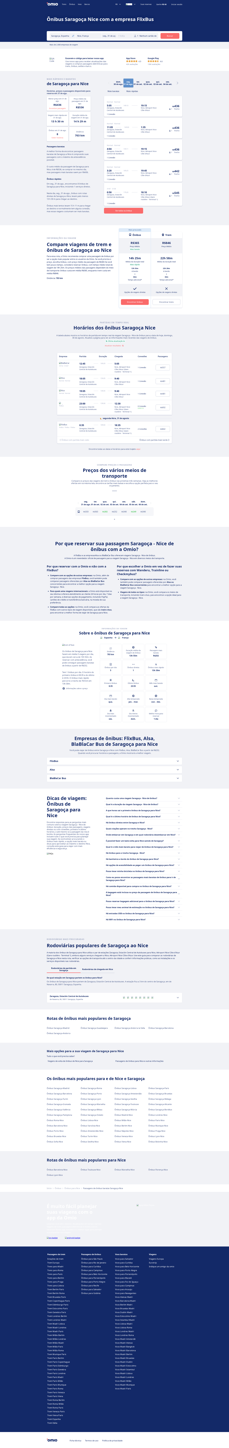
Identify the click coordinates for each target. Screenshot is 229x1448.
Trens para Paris (55, 1274)
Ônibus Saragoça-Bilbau (91, 1109)
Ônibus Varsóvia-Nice (90, 1125)
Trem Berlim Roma (56, 1293)
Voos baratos (121, 1254)
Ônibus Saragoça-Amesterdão (128, 1093)
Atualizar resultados (113, 345)
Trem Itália (52, 1423)
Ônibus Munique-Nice (158, 1125)
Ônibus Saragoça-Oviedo (92, 1115)
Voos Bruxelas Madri (124, 1308)
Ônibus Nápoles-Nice (123, 1131)
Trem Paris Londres (56, 1373)
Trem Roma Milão (55, 1404)
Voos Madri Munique (125, 1384)
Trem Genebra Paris (56, 1312)
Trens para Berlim (55, 1278)
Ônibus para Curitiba (91, 1266)
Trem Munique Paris (56, 1354)
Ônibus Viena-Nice (122, 1141)
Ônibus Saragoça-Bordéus (160, 1109)
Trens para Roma (55, 1270)
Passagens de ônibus (91, 1254)
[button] (109, 36)
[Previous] (78, 503)
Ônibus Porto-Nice (55, 1131)
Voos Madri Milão (123, 1381)
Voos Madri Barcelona (125, 1350)
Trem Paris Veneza (56, 1392)
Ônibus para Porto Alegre (93, 1281)
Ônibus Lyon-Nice (156, 1136)
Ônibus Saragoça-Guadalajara (94, 1028)
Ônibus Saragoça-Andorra (58, 1033)
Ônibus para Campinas (92, 1270)
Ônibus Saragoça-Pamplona (59, 1115)
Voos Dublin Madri (124, 1312)
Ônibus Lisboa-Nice (89, 1120)
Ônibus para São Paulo (92, 1259)
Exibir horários (57, 138)
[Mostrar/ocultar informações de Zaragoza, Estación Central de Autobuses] (177, 997)
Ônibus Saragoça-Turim (57, 1099)
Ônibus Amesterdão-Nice (92, 1131)
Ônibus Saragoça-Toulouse (126, 1104)
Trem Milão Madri (55, 1343)
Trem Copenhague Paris (58, 1301)
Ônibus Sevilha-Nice (90, 1141)
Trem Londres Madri (56, 1320)
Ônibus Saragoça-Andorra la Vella (129, 1028)
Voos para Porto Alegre (126, 1270)
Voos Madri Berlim (123, 1354)
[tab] (113, 91)
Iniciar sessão (176, 4)
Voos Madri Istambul (125, 1369)
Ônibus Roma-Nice (55, 1120)
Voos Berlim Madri (123, 1304)
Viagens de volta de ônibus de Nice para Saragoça (70, 1061)
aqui (138, 449)
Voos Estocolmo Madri (125, 1316)
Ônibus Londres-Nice (157, 1115)
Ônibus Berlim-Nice (123, 1125)
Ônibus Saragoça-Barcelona (161, 1028)
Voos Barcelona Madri (125, 1301)
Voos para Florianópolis (126, 1274)
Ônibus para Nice (72, 1188)
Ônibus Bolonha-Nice (157, 1141)
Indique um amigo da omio (161, 1266)
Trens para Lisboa (55, 1285)
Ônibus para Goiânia (91, 1293)
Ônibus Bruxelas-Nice (56, 1136)
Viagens (152, 1254)
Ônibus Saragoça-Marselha (93, 1104)
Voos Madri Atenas (124, 1343)
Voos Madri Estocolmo (125, 1365)
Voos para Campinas (124, 1285)
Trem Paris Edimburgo (57, 1365)
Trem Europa (53, 1262)
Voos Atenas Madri (124, 1297)
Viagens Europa (156, 1259)
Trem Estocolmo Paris (57, 1308)
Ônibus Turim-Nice (89, 1136)
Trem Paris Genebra (56, 1369)
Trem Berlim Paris (55, 1289)
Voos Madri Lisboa (123, 1373)
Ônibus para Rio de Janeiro (93, 1262)
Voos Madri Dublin (124, 1362)
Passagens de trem (56, 1254)
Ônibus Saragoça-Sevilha (125, 1099)
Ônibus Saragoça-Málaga (159, 1099)
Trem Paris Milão (55, 1381)
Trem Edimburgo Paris (57, 1304)
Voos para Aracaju (123, 1289)
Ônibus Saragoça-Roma (91, 1088)
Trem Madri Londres (56, 1327)
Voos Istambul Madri (125, 1320)
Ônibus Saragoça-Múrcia (125, 1109)
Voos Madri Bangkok (125, 1346)
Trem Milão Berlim (55, 1335)
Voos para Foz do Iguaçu (126, 1281)
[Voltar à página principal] (54, 4)
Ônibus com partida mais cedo (75, 440)
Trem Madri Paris (55, 1331)
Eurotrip (153, 1262)
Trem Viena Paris (55, 1415)
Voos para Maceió (123, 1278)
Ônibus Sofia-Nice (55, 1141)
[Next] (177, 83)
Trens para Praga (55, 1281)
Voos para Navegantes (125, 1293)
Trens (64, 4)
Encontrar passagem (57, 108)
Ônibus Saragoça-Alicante (160, 1104)
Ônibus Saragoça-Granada (59, 1104)
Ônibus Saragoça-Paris (158, 1088)
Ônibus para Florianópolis (93, 1278)
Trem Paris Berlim (55, 1358)
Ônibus (72, 4)
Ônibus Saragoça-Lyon (91, 1099)
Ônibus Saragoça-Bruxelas (160, 1093)
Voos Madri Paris (123, 1388)
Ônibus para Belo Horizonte (94, 1274)
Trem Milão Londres (56, 1339)
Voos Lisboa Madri (123, 1323)
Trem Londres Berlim (57, 1316)
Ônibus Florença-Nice (158, 1169)
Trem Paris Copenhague (58, 1362)
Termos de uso (91, 1440)
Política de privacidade (112, 1440)
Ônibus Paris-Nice (156, 1120)
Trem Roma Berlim (56, 1400)
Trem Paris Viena (55, 1396)
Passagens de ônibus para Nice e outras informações (139, 1061)
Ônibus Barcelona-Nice (57, 1125)
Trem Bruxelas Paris (56, 1297)
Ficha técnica (75, 1440)
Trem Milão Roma (55, 1350)
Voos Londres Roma (124, 1335)
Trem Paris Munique (56, 1384)
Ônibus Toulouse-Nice (90, 1169)
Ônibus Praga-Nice (156, 1131)
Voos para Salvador (124, 1259)
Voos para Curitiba (124, 1262)
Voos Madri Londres (124, 1377)
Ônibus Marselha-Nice (124, 1169)
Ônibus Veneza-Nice (123, 1136)
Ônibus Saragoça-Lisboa (125, 1088)
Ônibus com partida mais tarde (153, 440)
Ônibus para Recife (90, 1285)
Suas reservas (146, 4)
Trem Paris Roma (55, 1388)
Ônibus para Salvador (91, 1289)
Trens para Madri (55, 1266)
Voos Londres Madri (124, 1331)
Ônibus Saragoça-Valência (58, 1109)
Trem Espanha (54, 1419)
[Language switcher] (131, 4)
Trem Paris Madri (55, 1377)
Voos (80, 4)
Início (49, 1188)
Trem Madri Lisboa (56, 1323)
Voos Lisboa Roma (123, 1327)
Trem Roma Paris (55, 1407)
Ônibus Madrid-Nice (123, 1115)
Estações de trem (55, 1259)
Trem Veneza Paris (56, 1411)
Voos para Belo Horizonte (127, 1266)
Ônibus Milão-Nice (122, 1120)
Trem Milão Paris (55, 1346)
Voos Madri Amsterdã (125, 1339)
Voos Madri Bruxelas (124, 1358)
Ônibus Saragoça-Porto (91, 1093)
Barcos (87, 4)
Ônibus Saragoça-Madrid (58, 1028)
